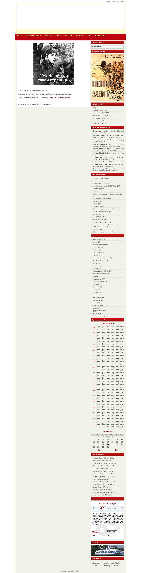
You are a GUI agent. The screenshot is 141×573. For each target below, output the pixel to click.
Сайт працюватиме (98, 214)
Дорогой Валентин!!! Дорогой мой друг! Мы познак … (108, 145)
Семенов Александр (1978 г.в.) (102, 471)
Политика (95, 284)
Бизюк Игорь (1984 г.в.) (100, 461)
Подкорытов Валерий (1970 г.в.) (102, 463)
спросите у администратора (59, 97)
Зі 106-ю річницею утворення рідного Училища (107, 209)
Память (94, 276)
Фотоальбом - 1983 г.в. (99, 121)
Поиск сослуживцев (98, 282)
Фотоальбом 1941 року (99, 219)
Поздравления (96, 279)
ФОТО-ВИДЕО (69, 35)
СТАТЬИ (89, 35)
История (95, 255)
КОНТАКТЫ (58, 35)
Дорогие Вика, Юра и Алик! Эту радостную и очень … (108, 149)
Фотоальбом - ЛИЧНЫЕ (100, 115)
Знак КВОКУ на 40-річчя (100, 217)
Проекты (95, 292)
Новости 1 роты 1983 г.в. (100, 271)
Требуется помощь (98, 311)
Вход (94, 108)
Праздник (95, 287)
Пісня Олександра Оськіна (100, 178)
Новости (95, 268)
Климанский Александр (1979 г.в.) (103, 468)
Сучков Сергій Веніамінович (101, 198)
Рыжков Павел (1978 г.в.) (100, 487)
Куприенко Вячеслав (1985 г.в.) (102, 476)
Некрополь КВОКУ (98, 123)
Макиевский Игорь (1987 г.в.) (101, 466)
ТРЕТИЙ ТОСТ (48, 35)
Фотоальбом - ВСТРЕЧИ (100, 118)
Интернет (95, 250)
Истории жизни (97, 252)
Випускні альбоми (98, 206)
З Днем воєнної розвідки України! (103, 222)
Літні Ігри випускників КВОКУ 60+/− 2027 (106, 186)
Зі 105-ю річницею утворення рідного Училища (107, 232)
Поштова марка (97, 201)
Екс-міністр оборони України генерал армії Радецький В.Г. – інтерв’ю (108, 226)
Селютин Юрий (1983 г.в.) (100, 458)
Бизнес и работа (97, 239)
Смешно (95, 308)
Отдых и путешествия (99, 274)
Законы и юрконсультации (100, 245)
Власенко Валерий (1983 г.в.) (101, 490)
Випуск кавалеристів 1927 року (102, 211)
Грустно (94, 242)
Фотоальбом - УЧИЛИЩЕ (100, 113)
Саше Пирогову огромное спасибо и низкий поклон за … (108, 170)
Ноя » (117, 450)
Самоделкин (96, 300)
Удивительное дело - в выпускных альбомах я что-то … (108, 165)
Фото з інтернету (97, 181)
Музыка (94, 263)
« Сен (98, 450)
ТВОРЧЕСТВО (80, 35)
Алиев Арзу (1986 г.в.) (99, 479)
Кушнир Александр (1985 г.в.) (102, 484)
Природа (95, 289)
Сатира (94, 303)
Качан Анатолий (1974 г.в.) (101, 495)
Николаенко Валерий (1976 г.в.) (102, 482)
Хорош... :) (119, 162)
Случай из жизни (98, 305)
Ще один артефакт (98, 189)
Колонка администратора (100, 258)
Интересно (95, 247)
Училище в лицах (98, 316)
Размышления (96, 295)
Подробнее (95, 524)
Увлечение (95, 313)
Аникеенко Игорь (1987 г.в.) (101, 474)
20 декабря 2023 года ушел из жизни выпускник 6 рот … (108, 132)
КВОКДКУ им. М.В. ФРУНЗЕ (33, 35)
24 (108, 445)
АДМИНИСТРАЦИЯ (100, 35)
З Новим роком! (97, 204)
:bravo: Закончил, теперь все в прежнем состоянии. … (108, 154)
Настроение (96, 266)
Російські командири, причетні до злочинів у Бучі (108, 195)
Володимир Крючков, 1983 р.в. (102, 183)
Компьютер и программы (100, 260)
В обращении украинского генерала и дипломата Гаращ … (108, 136)
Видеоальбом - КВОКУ (99, 110)
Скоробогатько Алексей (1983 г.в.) (103, 492)
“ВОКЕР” (95, 191)
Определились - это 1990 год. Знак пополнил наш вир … (108, 158)
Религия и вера (97, 297)
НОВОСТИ (19, 35)
